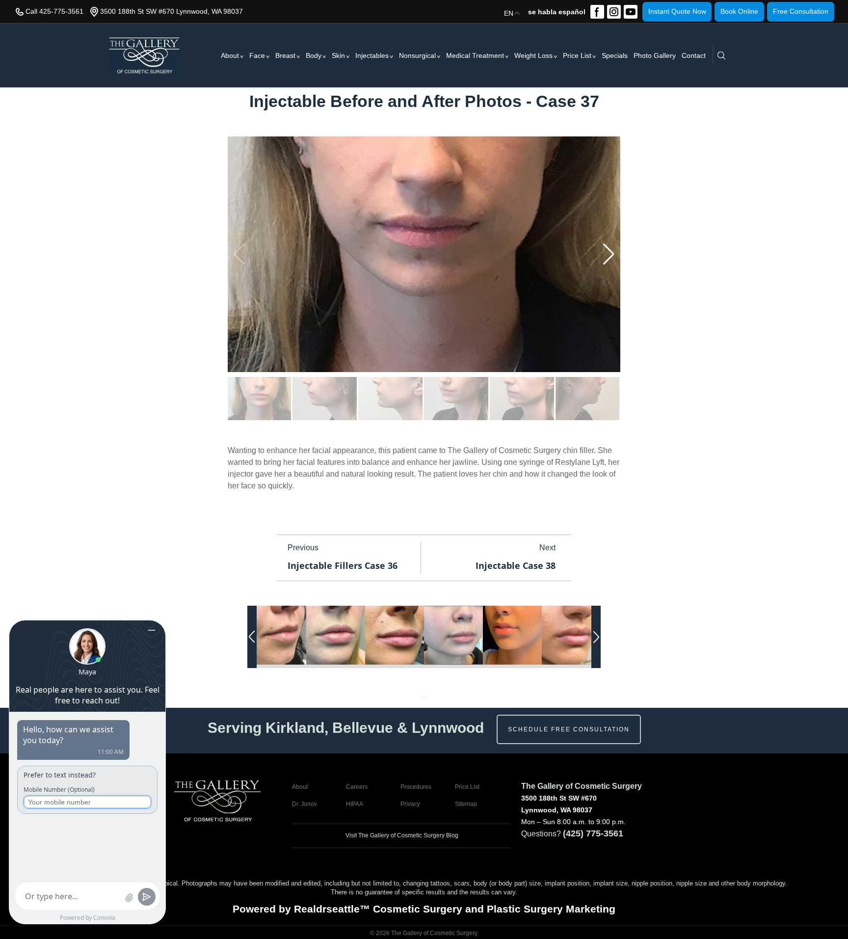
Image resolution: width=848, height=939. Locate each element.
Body (313, 55)
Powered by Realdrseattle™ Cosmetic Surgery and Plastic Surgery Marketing (424, 908)
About (230, 55)
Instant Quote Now (677, 11)
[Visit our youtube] (630, 12)
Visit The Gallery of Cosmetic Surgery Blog (401, 835)
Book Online (739, 11)
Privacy (410, 804)
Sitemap (466, 804)
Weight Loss (533, 55)
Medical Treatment (475, 55)
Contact (694, 55)
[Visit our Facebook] (597, 12)
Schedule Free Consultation (569, 729)
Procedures (415, 786)
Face (257, 55)
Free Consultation (800, 11)
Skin (338, 55)
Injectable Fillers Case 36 (343, 565)
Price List (577, 55)
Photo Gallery (655, 55)
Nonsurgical (417, 55)
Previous (303, 547)
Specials (615, 55)
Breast (285, 55)
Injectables (372, 55)
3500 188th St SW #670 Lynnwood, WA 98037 (171, 11)
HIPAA (354, 804)
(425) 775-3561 (593, 833)
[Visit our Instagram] (614, 12)
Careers (357, 786)
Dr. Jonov (304, 804)
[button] (608, 254)
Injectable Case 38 (516, 565)
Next (547, 547)
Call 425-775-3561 (54, 11)
